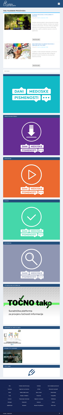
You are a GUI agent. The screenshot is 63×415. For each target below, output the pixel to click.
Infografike (53, 395)
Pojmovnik (24, 402)
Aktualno (24, 405)
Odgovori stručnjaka (38, 399)
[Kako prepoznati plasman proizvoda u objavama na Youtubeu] (17, 51)
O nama (4, 413)
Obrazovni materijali (53, 389)
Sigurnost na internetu (24, 389)
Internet (9, 399)
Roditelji (39, 385)
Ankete (53, 402)
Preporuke (39, 395)
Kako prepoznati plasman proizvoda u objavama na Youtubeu (43, 44)
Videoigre (10, 402)
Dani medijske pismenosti (53, 385)
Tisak (9, 395)
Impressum (9, 413)
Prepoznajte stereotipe (24, 399)
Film (10, 385)
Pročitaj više (36, 39)
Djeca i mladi (39, 392)
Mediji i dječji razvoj (24, 392)
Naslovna (39, 17)
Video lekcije (53, 392)
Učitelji (47, 17)
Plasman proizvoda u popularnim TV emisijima (42, 15)
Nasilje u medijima (24, 395)
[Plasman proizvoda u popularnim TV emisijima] (17, 22)
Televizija (10, 389)
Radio (9, 392)
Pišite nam (53, 405)
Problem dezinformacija (24, 385)
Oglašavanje (43, 17)
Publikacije (53, 399)
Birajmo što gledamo (38, 405)
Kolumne (39, 402)
